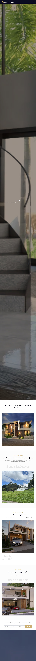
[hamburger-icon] (33, 2)
